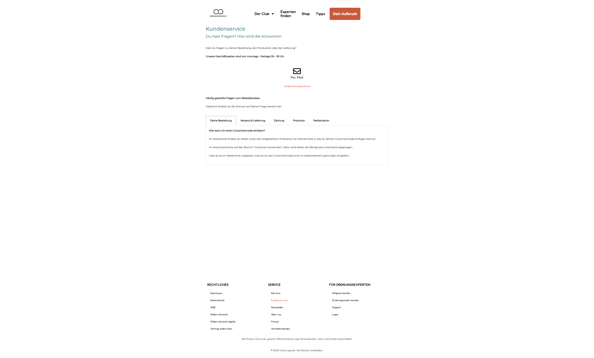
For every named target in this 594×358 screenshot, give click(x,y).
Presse (275, 321)
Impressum (216, 293)
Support (336, 307)
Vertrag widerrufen (221, 328)
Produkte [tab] (299, 120)
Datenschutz (217, 300)
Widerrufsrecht (219, 314)
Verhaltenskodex (280, 328)
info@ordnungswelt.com (297, 86)
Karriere (275, 293)
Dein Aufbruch (345, 13)
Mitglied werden (341, 293)
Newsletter (277, 307)
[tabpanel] (297, 145)
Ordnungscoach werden (345, 300)
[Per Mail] (297, 71)
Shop (306, 13)
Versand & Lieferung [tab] (252, 120)
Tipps (320, 13)
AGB (212, 307)
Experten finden (288, 13)
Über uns (276, 314)
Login (335, 314)
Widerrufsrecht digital (222, 321)
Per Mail (297, 77)
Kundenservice (279, 300)
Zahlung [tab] (279, 120)
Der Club (262, 13)
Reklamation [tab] (321, 120)
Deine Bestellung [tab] (221, 120)
